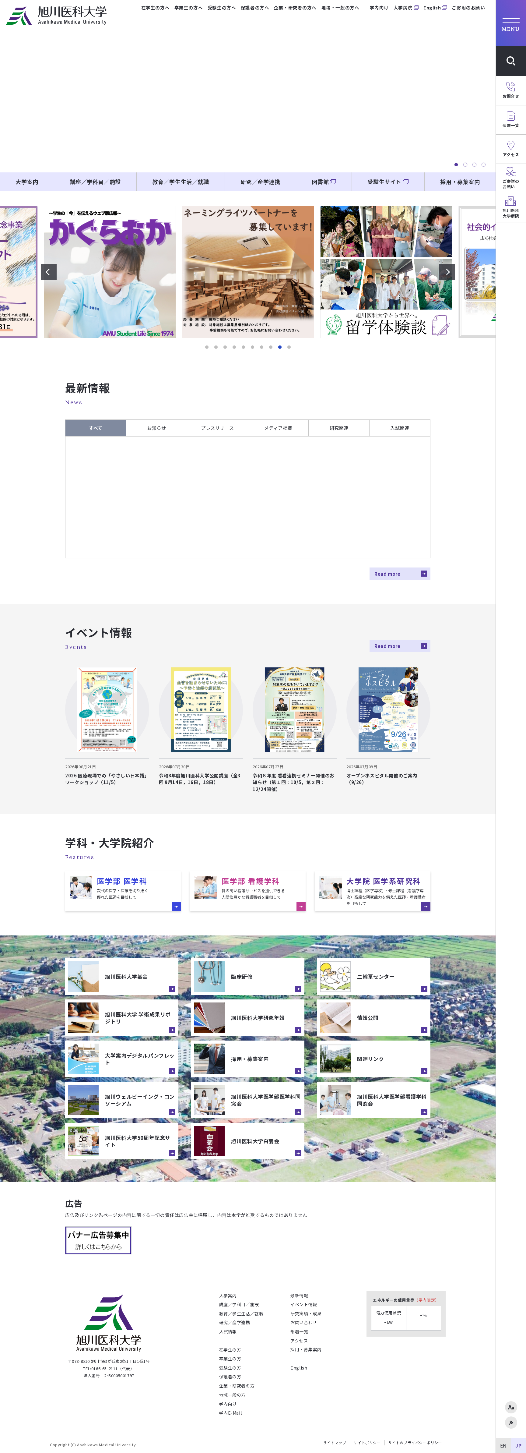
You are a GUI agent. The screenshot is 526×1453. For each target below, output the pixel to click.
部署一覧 (299, 1331)
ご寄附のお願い (468, 7)
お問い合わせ (303, 1322)
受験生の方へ (222, 7)
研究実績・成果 (305, 1313)
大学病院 (403, 7)
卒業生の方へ (188, 7)
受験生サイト (384, 182)
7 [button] (261, 347)
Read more (387, 574)
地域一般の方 (232, 1395)
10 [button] (289, 347)
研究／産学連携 (260, 182)
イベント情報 (303, 1304)
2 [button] (465, 165)
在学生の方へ (155, 7)
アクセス (299, 1341)
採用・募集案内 (460, 182)
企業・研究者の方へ (295, 7)
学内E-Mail (230, 1413)
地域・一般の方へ (340, 7)
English (432, 7)
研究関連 (339, 428)
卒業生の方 (230, 1359)
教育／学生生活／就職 (181, 182)
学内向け (379, 7)
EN (503, 1445)
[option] (248, 93)
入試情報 (228, 1331)
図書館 (320, 182)
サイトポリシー (367, 1442)
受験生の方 (230, 1368)
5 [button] (243, 347)
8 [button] (271, 347)
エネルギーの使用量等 (406, 1300)
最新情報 (299, 1295)
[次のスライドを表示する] (447, 272)
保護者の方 (230, 1376)
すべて (96, 428)
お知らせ (156, 428)
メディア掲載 (278, 428)
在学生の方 (230, 1350)
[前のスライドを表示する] (49, 272)
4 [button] (483, 165)
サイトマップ (334, 1442)
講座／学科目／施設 (95, 182)
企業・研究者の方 (237, 1386)
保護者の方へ (255, 7)
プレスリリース (217, 428)
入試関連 (399, 428)
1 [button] (456, 165)
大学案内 (27, 182)
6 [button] (252, 347)
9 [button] (280, 347)
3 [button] (474, 165)
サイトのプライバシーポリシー (415, 1442)
